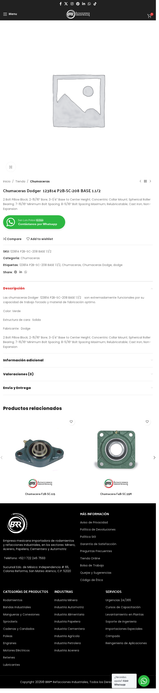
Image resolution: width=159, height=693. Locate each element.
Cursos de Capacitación (123, 607)
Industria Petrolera (67, 643)
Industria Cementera (69, 629)
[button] (154, 457)
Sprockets (10, 621)
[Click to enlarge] (11, 167)
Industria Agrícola (67, 636)
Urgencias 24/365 (118, 600)
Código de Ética (91, 580)
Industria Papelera (67, 621)
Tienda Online (90, 558)
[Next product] (150, 181)
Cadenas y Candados (18, 629)
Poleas (7, 636)
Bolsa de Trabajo (92, 565)
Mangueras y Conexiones (21, 614)
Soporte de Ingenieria (121, 621)
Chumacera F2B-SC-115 (40, 493)
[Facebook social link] (60, 4)
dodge (118, 265)
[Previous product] (140, 181)
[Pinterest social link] (78, 4)
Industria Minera (65, 600)
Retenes (9, 657)
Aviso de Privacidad (94, 522)
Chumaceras (40, 181)
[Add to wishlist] (71, 421)
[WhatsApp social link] (89, 4)
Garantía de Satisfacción (98, 544)
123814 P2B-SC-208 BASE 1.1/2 (39, 265)
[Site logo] (78, 14)
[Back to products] (145, 181)
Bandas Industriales (17, 607)
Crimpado (113, 636)
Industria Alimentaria (69, 614)
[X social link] (66, 4)
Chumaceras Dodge (97, 265)
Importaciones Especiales (124, 629)
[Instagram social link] (72, 4)
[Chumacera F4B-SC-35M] (116, 453)
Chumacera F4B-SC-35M (116, 493)
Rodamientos (12, 600)
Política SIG (88, 537)
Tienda (20, 181)
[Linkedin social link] (84, 4)
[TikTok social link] (95, 4)
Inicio (7, 181)
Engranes (9, 643)
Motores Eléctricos (16, 650)
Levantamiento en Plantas (125, 614)
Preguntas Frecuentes (96, 551)
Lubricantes (11, 665)
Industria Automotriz (69, 607)
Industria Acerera (66, 650)
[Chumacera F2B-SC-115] (40, 453)
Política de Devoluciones (98, 529)
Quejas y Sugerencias (95, 573)
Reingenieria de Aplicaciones (126, 643)
